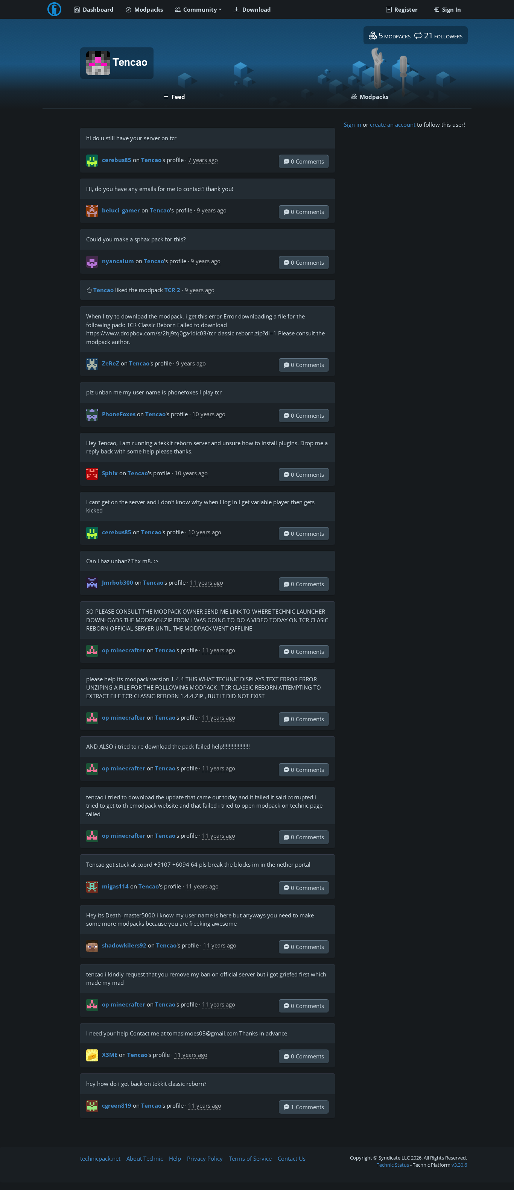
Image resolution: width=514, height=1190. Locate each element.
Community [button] (199, 9)
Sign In (451, 9)
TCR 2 (172, 290)
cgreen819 (116, 1105)
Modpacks (148, 9)
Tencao (151, 160)
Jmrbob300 (117, 582)
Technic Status (393, 1164)
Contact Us (292, 1158)
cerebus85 (116, 160)
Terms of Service (250, 1158)
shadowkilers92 (124, 945)
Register (405, 9)
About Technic (144, 1158)
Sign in (352, 124)
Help (175, 1158)
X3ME (109, 1054)
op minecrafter (123, 650)
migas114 (115, 886)
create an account (392, 124)
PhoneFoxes (118, 414)
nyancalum (118, 261)
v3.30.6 (459, 1164)
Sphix (110, 473)
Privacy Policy (205, 1158)
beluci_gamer (121, 210)
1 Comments (306, 1107)
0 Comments (306, 161)
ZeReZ (110, 363)
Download (256, 9)
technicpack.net (100, 1158)
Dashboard (97, 9)
